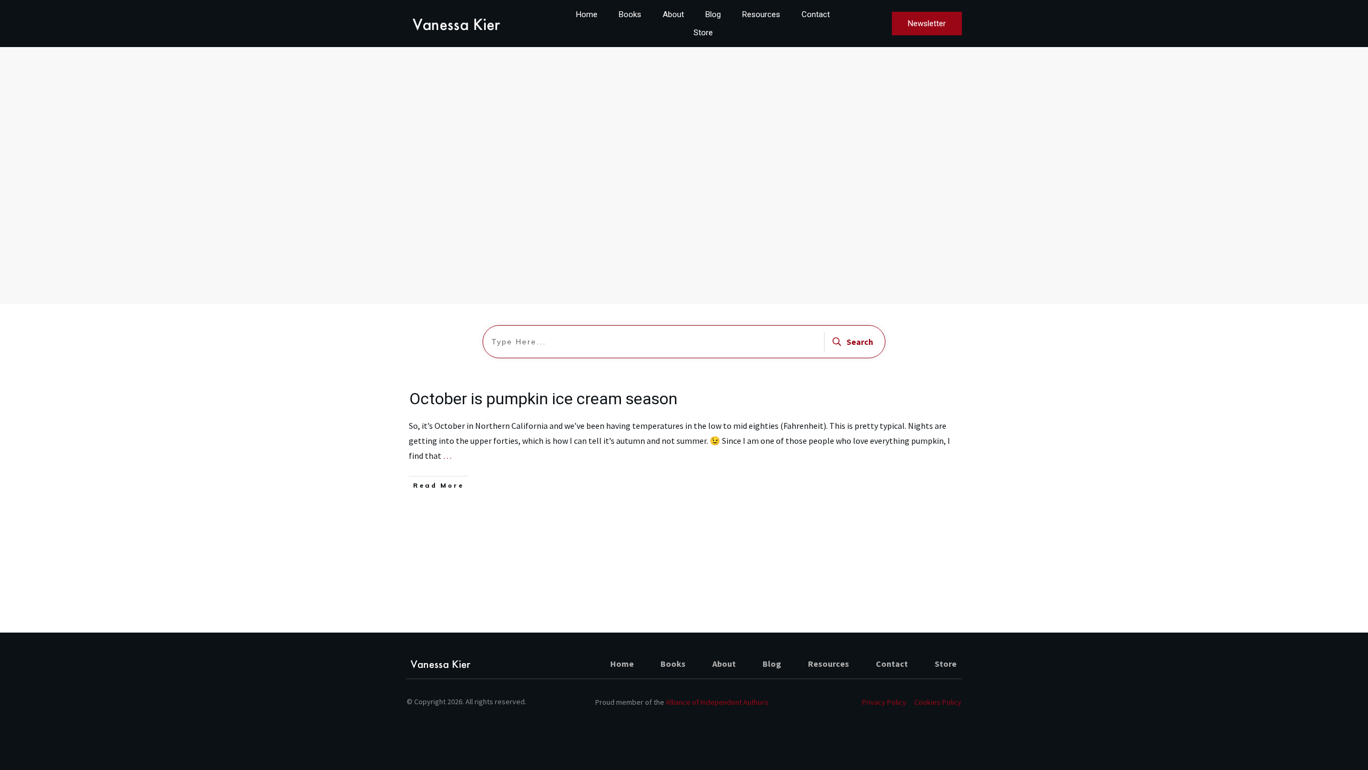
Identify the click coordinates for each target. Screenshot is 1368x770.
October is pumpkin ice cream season (543, 398)
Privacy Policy (884, 702)
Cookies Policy (937, 702)
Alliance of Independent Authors (717, 702)
